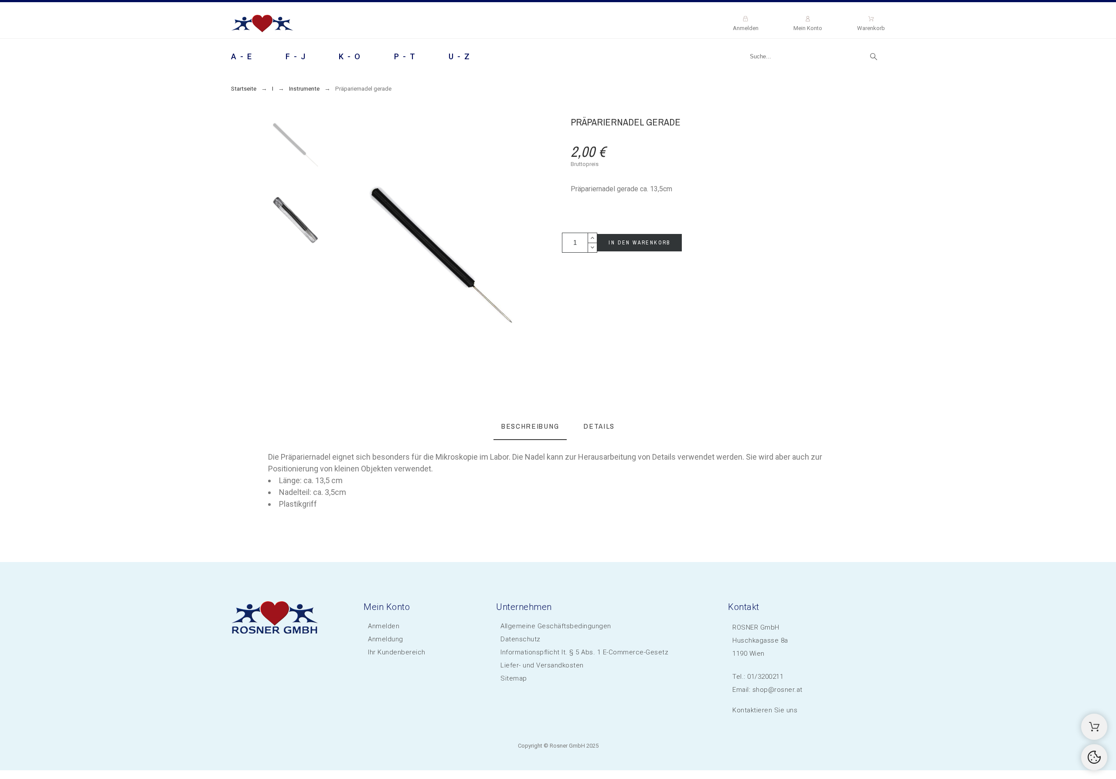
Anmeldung (385, 639)
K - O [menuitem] (350, 56)
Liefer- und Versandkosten (542, 665)
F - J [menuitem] (296, 56)
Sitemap (513, 678)
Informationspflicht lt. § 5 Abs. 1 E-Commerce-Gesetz (584, 652)
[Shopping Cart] (1094, 727)
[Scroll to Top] (1094, 757)
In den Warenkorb (639, 242)
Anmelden (383, 626)
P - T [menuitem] (405, 56)
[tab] (530, 426)
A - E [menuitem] (242, 56)
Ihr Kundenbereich (396, 652)
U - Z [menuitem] (460, 56)
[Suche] (873, 56)
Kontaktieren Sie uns (764, 710)
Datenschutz (520, 639)
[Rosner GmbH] (262, 25)
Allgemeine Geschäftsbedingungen (555, 626)
